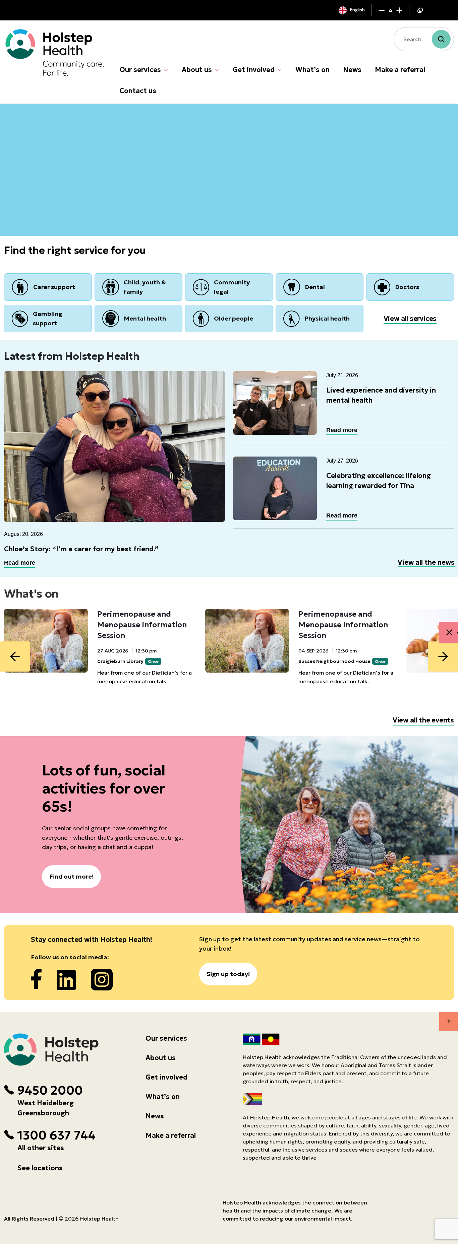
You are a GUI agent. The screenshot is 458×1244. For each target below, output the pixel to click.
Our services (140, 69)
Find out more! (71, 876)
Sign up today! (228, 974)
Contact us (137, 90)
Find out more (36, 198)
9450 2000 (50, 1090)
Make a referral (400, 69)
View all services (410, 318)
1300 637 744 (56, 1135)
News (352, 69)
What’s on (312, 69)
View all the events (423, 720)
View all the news (426, 562)
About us (197, 69)
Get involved (254, 69)
